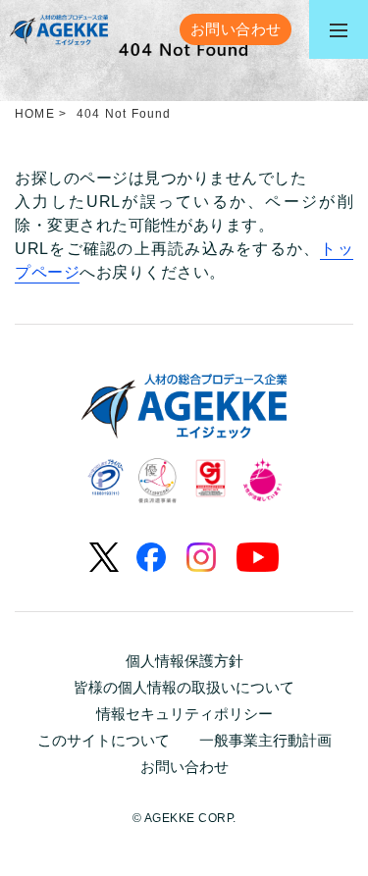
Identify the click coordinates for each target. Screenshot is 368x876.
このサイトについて (103, 740)
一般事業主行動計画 (265, 740)
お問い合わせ (184, 766)
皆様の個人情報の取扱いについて (184, 687)
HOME (35, 114)
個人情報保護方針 (184, 660)
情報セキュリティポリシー (184, 713)
